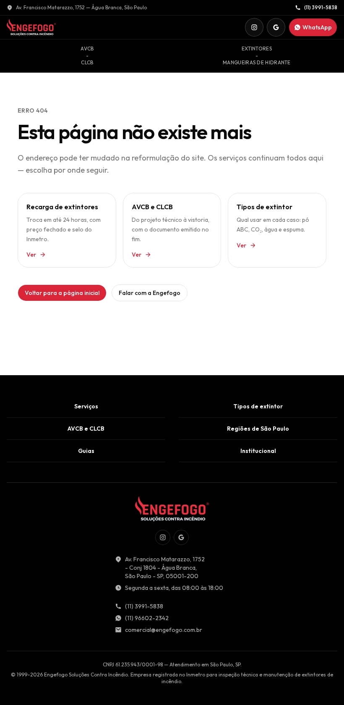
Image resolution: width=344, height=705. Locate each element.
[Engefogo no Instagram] (254, 27)
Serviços (86, 406)
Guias (86, 451)
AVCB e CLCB (86, 428)
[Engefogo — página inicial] (31, 27)
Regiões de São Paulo (258, 428)
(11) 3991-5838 (320, 7)
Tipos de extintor (258, 406)
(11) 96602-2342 (147, 618)
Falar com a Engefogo (149, 293)
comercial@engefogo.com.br (163, 630)
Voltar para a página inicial (62, 293)
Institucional (258, 451)
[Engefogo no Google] (276, 27)
